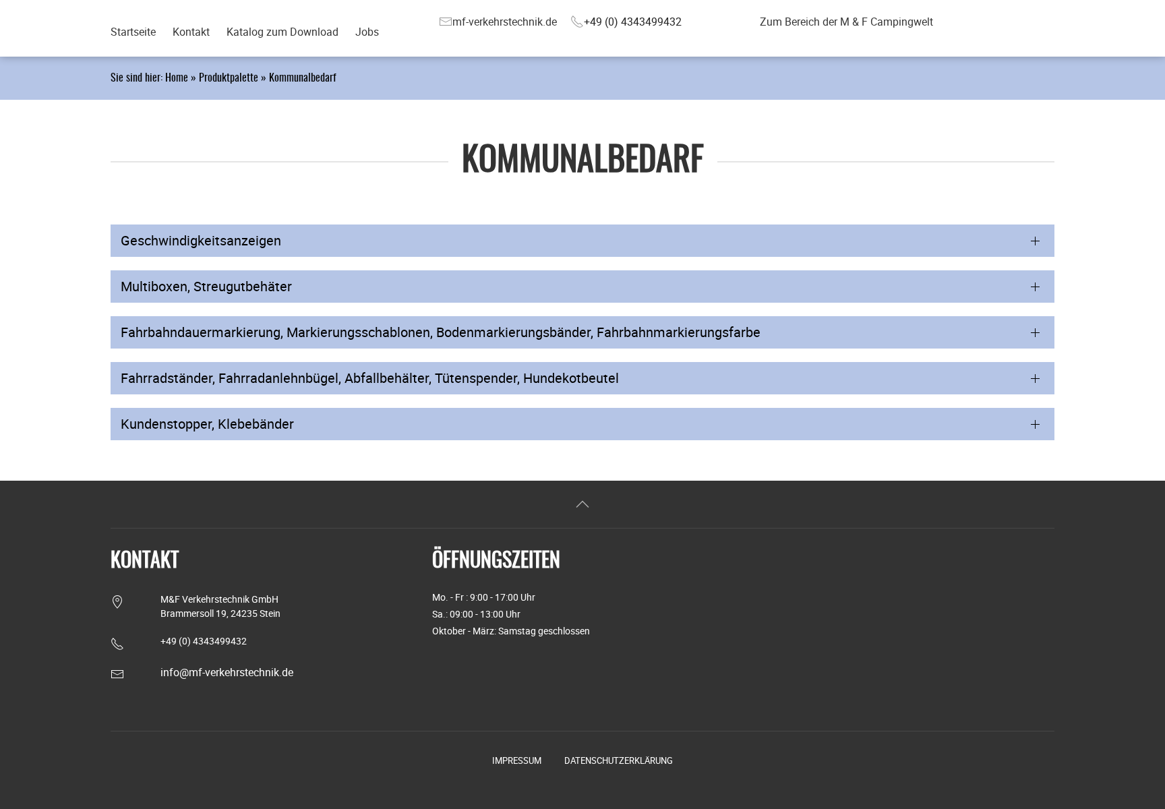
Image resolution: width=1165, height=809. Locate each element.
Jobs (367, 31)
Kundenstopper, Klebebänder (207, 424)
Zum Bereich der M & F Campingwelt (846, 21)
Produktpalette (228, 78)
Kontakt (191, 31)
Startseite (133, 31)
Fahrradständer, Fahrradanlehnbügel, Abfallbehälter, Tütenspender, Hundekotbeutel (370, 378)
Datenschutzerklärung (618, 760)
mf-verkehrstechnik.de (504, 21)
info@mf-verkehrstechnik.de (226, 672)
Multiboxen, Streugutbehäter (206, 286)
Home (176, 78)
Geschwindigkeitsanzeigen (201, 240)
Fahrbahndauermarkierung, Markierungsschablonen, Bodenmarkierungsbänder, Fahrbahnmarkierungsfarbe (440, 332)
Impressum (516, 760)
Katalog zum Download (282, 31)
